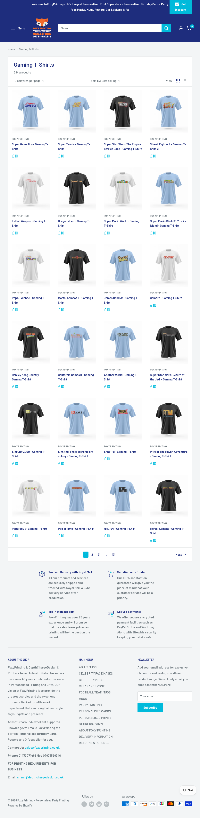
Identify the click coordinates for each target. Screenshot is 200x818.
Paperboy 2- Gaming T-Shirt (29, 528)
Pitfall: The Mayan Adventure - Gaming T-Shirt (169, 454)
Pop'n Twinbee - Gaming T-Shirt (28, 300)
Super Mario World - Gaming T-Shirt (121, 223)
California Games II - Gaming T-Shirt (76, 377)
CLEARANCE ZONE (92, 686)
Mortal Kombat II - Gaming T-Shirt (76, 300)
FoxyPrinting (20, 139)
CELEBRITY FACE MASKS (96, 673)
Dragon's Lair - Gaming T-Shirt (74, 223)
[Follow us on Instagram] (99, 804)
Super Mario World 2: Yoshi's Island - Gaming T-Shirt (168, 223)
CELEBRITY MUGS (91, 680)
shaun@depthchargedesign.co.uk (40, 777)
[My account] (181, 28)
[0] (189, 28)
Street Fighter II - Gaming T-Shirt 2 (168, 146)
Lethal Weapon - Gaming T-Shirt (29, 223)
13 (113, 554)
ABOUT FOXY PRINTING (94, 730)
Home (11, 49)
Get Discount (180, 6)
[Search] (166, 28)
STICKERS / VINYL (91, 724)
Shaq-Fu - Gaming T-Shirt (120, 451)
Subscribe (150, 707)
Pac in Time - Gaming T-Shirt (76, 528)
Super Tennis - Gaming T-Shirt (74, 146)
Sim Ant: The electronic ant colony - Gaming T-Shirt (75, 454)
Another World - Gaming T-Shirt (121, 377)
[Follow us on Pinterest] (106, 804)
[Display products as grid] (178, 80)
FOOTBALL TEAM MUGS (95, 692)
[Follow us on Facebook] (84, 804)
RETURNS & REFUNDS (94, 743)
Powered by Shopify (20, 805)
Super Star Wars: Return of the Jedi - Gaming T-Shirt (167, 377)
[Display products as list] (184, 80)
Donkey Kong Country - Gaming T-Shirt (26, 377)
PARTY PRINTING (90, 705)
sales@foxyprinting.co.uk (42, 747)
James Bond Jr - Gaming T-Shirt (121, 300)
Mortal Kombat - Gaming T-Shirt (167, 531)
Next (179, 554)
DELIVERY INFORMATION (96, 736)
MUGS (83, 698)
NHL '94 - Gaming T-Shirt (120, 528)
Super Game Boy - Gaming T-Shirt (30, 146)
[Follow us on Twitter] (91, 804)
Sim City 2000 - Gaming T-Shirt (28, 454)
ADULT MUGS (87, 667)
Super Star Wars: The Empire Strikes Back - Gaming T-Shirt (123, 146)
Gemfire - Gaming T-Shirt (166, 298)
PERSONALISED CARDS (95, 711)
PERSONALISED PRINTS (95, 717)
